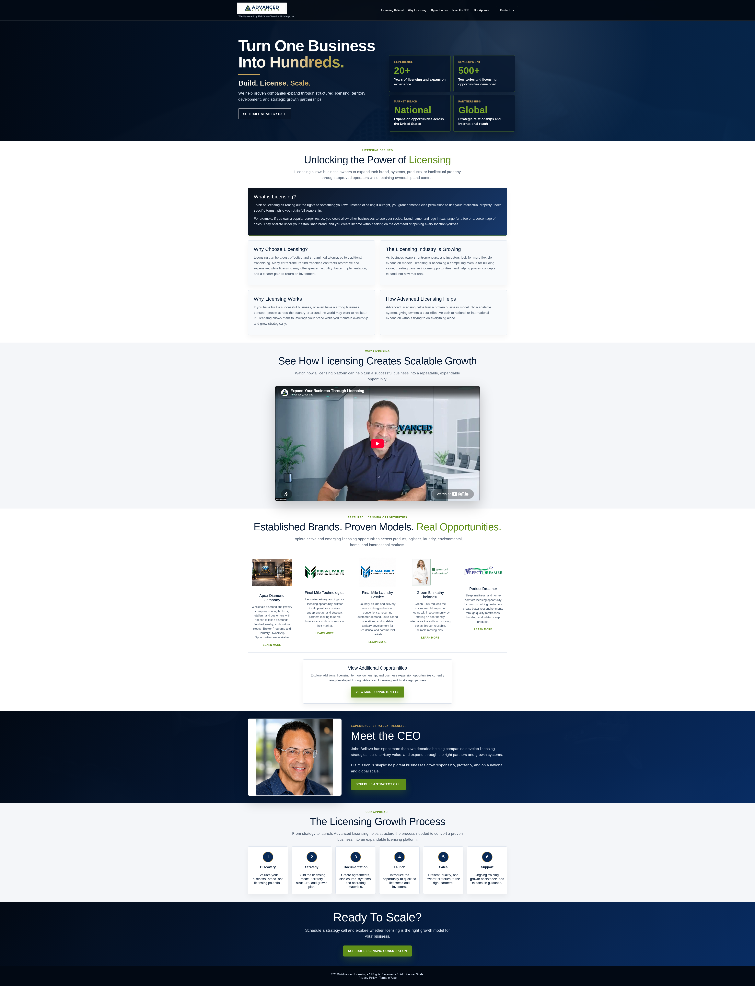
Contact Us (507, 10)
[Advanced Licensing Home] (262, 8)
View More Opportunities (377, 692)
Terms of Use (388, 977)
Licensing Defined (392, 10)
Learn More (272, 644)
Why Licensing (417, 10)
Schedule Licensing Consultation (377, 951)
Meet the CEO (460, 10)
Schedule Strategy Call (264, 114)
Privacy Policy (367, 977)
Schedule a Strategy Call (378, 784)
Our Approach (482, 10)
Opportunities (439, 10)
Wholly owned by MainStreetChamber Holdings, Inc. (267, 16)
